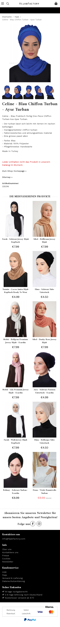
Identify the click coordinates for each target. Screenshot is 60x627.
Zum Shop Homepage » (14, 171)
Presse (5, 555)
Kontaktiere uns (10, 552)
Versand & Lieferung (12, 578)
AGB (4, 572)
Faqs (4, 575)
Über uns (7, 549)
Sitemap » (7, 177)
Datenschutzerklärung (13, 581)
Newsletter (7, 561)
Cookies (6, 558)
